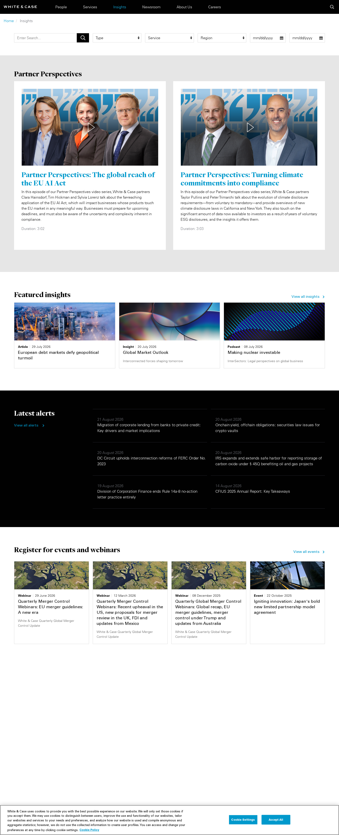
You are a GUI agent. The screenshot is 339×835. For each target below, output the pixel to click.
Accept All (276, 819)
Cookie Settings (243, 819)
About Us (184, 7)
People (61, 7)
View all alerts (26, 425)
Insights (119, 7)
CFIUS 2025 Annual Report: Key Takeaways (252, 491)
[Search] (332, 7)
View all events (306, 552)
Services (90, 7)
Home (9, 20)
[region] (169, 820)
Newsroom (151, 7)
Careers (214, 7)
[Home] (20, 7)
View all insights (305, 297)
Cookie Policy (89, 830)
